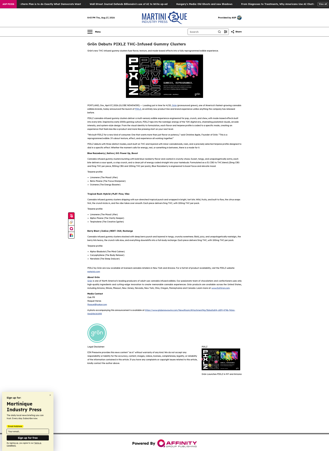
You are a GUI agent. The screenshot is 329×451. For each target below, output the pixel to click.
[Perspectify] (71, 222)
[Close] (50, 395)
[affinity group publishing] (71, 228)
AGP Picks (8, 4)
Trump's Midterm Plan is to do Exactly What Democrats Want (44, 4)
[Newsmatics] (71, 235)
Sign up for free (28, 437)
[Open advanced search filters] (225, 32)
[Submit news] (71, 216)
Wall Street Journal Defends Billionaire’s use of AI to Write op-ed (128, 4)
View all (323, 4)
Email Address (15, 426)
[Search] (219, 32)
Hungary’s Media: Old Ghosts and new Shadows (204, 4)
